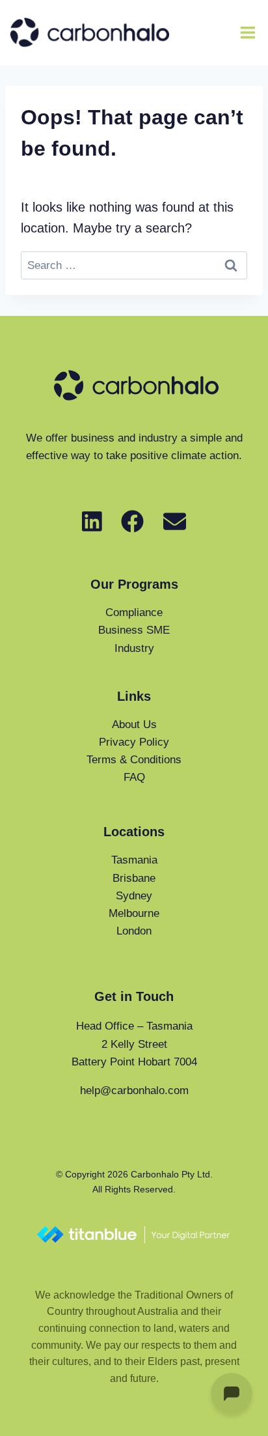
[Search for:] (134, 264)
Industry (134, 648)
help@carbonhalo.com (134, 1090)
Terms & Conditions (134, 759)
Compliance (134, 612)
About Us (134, 724)
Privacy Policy (134, 742)
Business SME (134, 630)
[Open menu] (247, 32)
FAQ (134, 777)
